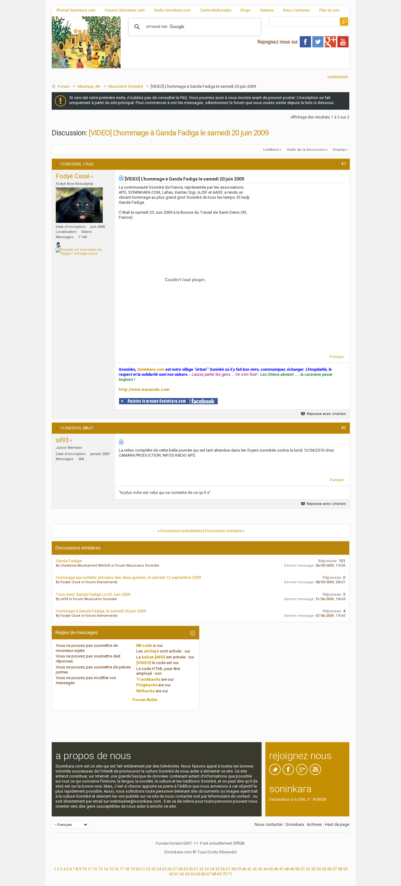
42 (255, 869)
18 (127, 869)
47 (281, 869)
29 (185, 869)
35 (217, 869)
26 (169, 869)
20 (137, 869)
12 (95, 869)
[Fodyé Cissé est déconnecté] (79, 205)
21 (143, 869)
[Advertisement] (235, 63)
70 (224, 874)
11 (89, 869)
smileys (151, 651)
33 (207, 869)
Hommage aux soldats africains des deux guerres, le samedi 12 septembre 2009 (128, 577)
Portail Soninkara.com (77, 10)
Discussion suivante (223, 530)
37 (228, 869)
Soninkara (294, 824)
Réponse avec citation (326, 414)
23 (153, 869)
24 (159, 869)
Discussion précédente (181, 530)
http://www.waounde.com (144, 389)
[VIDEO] (143, 662)
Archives (314, 824)
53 (313, 869)
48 (286, 869)
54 (318, 869)
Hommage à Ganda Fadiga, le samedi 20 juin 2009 (101, 611)
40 (244, 869)
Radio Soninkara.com (172, 10)
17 (121, 869)
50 (297, 869)
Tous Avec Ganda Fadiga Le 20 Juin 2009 (93, 594)
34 (212, 869)
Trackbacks (148, 679)
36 (223, 869)
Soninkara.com (150, 369)
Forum (64, 86)
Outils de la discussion (306, 150)
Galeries (267, 10)
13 (100, 869)
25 (164, 869)
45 (270, 869)
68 (214, 874)
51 (302, 869)
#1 (343, 163)
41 (249, 869)
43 (260, 869)
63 (187, 874)
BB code (144, 645)
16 (116, 869)
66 (203, 874)
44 (265, 869)
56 (329, 869)
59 (345, 869)
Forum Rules (145, 699)
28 (180, 869)
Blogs (246, 10)
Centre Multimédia (215, 10)
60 (171, 874)
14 (105, 869)
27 (175, 869)
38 (233, 869)
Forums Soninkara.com (125, 10)
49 (292, 869)
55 (324, 869)
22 (148, 869)
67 (208, 874)
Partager (337, 357)
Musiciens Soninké (125, 86)
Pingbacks (146, 685)
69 (219, 874)
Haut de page (337, 824)
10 (84, 869)
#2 (343, 427)
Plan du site (329, 10)
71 (230, 874)
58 (340, 869)
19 (132, 869)
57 (334, 869)
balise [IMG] (153, 657)
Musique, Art (89, 86)
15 (111, 869)
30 (191, 869)
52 (308, 869)
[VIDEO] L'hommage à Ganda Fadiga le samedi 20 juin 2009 (178, 132)
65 (198, 874)
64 (192, 874)
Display (339, 150)
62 (182, 874)
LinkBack (271, 150)
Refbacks (145, 691)
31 (196, 869)
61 (176, 874)
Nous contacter (269, 824)
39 (239, 869)
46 (276, 869)
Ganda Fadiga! (69, 560)
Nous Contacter (296, 10)
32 (201, 869)
